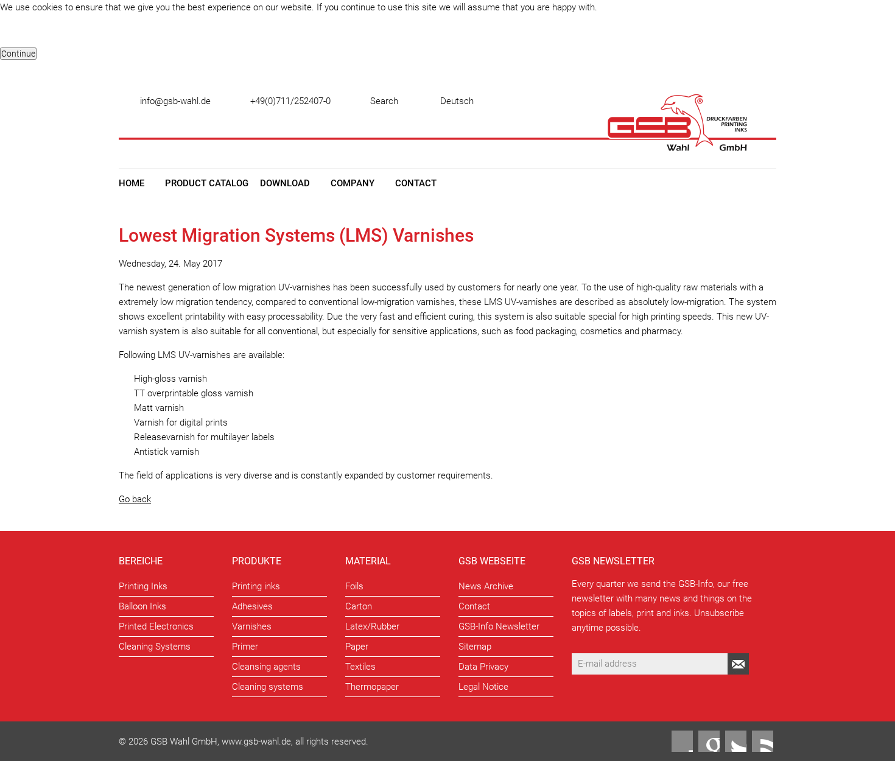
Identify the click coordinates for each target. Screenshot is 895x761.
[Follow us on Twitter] (735, 741)
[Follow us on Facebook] (682, 741)
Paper (356, 646)
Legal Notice (483, 686)
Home (131, 183)
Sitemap (474, 646)
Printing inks (256, 586)
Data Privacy (483, 666)
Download (285, 183)
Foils (354, 586)
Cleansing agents (266, 666)
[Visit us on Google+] (709, 741)
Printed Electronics (156, 626)
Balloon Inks (142, 606)
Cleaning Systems (155, 646)
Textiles (360, 666)
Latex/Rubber (372, 626)
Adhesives (252, 606)
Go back (135, 499)
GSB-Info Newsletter (498, 626)
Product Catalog (206, 183)
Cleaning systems (267, 686)
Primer (245, 646)
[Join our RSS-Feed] (762, 741)
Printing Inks (143, 586)
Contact (416, 183)
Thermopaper (372, 686)
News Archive (485, 586)
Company (352, 183)
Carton (358, 606)
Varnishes (252, 626)
